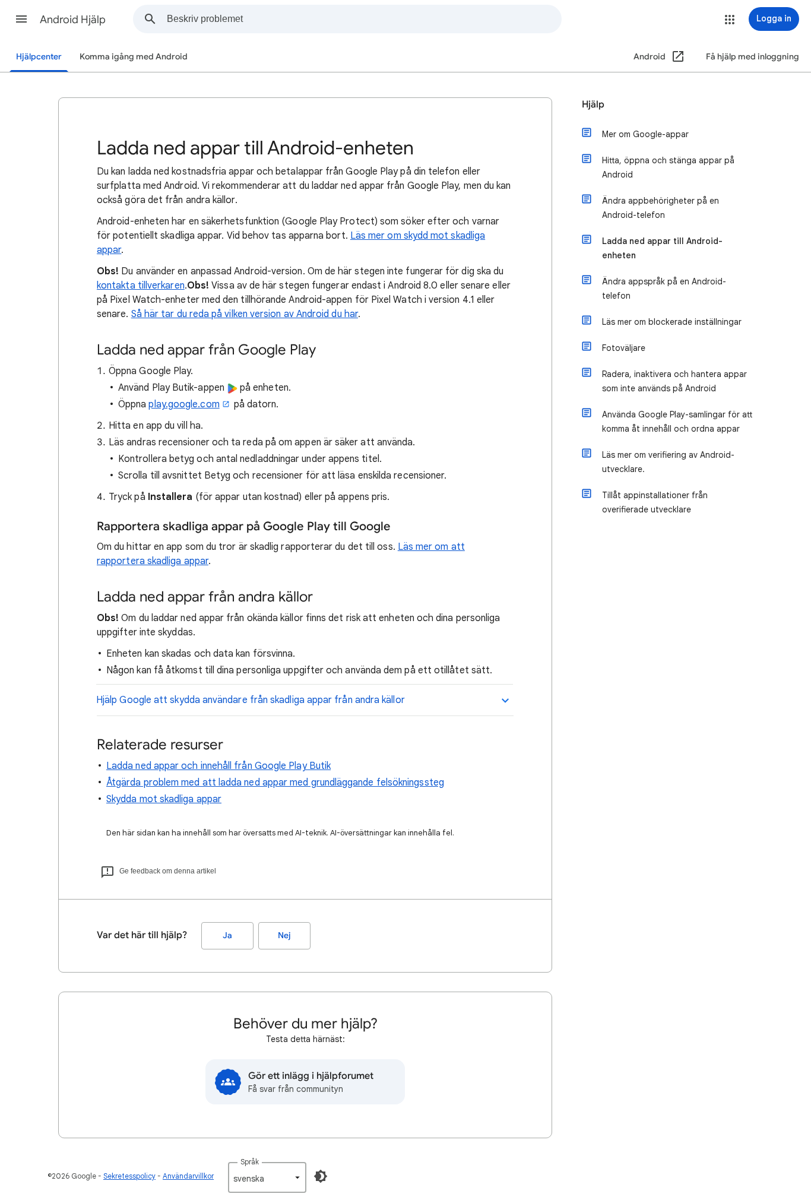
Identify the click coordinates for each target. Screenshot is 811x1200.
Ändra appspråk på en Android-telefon (664, 288)
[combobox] (364, 19)
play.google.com (183, 404)
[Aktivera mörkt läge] (320, 1176)
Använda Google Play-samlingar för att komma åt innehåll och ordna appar (677, 421)
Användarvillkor (188, 1175)
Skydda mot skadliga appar (163, 799)
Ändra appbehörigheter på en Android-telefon (660, 207)
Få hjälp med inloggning (752, 57)
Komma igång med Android (134, 57)
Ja (227, 935)
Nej (284, 935)
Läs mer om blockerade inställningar (672, 321)
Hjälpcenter (39, 57)
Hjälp (593, 104)
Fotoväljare (623, 348)
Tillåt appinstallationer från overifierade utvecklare (655, 502)
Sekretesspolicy (129, 1175)
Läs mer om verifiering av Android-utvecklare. (668, 461)
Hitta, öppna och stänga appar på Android (668, 167)
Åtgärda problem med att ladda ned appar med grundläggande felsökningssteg (275, 783)
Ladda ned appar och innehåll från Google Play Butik (218, 766)
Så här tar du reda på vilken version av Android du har (244, 314)
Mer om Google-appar (645, 134)
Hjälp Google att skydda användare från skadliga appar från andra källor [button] (250, 700)
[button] (21, 19)
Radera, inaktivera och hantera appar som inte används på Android (674, 381)
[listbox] (267, 1177)
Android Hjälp (73, 19)
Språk (249, 1161)
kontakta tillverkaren (141, 286)
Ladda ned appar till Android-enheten (662, 248)
